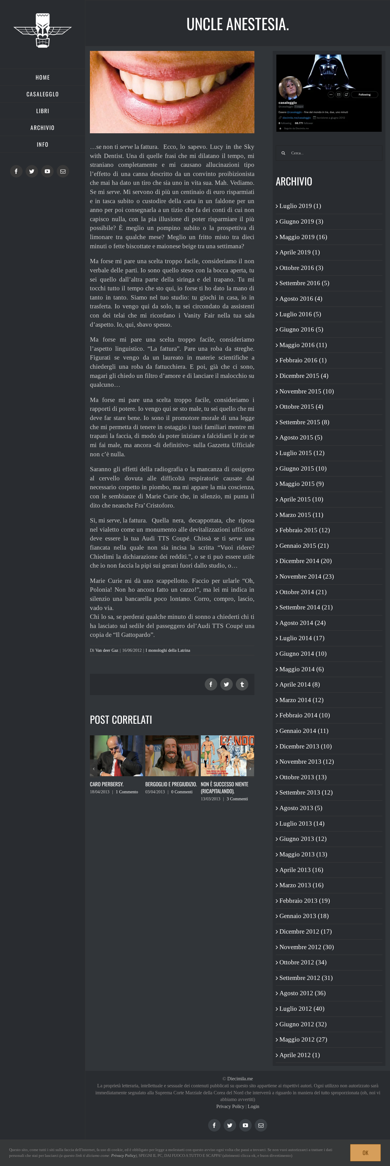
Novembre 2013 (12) (306, 761)
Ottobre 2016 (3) (301, 267)
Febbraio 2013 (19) (304, 900)
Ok (365, 1153)
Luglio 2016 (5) (300, 314)
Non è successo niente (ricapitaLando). (169, 787)
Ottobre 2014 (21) (303, 592)
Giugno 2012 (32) (303, 1024)
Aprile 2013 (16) (301, 870)
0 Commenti (126, 792)
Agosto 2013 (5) (300, 808)
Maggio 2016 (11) (303, 345)
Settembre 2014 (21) (306, 607)
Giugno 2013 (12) (303, 838)
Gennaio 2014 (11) (303, 730)
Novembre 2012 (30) (306, 947)
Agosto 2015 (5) (300, 437)
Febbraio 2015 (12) (304, 530)
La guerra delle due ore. (227, 784)
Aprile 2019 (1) (299, 252)
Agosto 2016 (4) (300, 298)
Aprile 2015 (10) (301, 499)
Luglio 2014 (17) (301, 638)
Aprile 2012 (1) (299, 1055)
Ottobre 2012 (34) (303, 962)
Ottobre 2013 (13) (303, 777)
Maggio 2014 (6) (301, 669)
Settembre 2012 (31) (306, 977)
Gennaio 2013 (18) (304, 916)
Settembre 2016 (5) (304, 283)
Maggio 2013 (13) (303, 854)
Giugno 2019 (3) (301, 221)
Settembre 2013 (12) (306, 792)
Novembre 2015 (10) (306, 391)
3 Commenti (182, 799)
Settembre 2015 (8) (304, 422)
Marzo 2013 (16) (301, 885)
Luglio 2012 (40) (301, 1008)
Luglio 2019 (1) (300, 206)
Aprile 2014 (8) (299, 684)
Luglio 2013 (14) (301, 823)
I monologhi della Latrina (168, 650)
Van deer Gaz (106, 650)
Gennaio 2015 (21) (304, 545)
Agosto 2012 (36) (302, 993)
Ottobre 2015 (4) (301, 406)
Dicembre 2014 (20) (305, 561)
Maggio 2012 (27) (303, 1039)
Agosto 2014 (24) (302, 622)
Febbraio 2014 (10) (304, 715)
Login (253, 1106)
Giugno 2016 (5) (301, 329)
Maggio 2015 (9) (301, 483)
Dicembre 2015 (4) (303, 375)
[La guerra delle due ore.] (227, 755)
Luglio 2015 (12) (301, 453)
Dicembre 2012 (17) (305, 931)
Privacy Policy (230, 1106)
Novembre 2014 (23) (306, 576)
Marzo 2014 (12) (301, 700)
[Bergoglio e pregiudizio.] (116, 755)
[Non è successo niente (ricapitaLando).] (172, 755)
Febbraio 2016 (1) (303, 360)
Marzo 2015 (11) (301, 514)
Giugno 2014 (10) (303, 653)
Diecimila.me (240, 1078)
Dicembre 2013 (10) (305, 746)
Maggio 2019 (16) (303, 237)
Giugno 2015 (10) (303, 468)
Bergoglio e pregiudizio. (115, 784)
